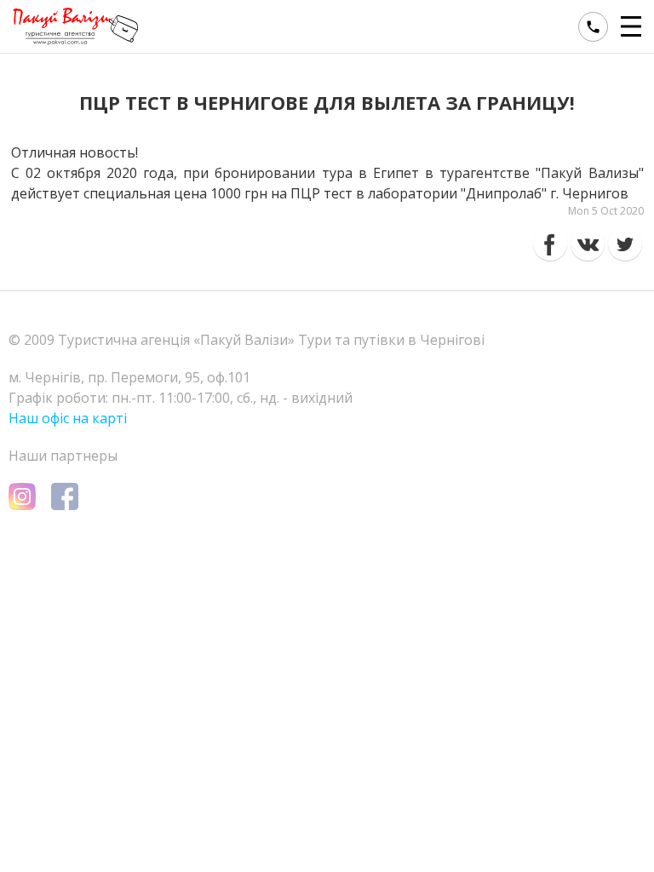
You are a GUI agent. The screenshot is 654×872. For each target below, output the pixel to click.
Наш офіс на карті (68, 418)
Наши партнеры (63, 455)
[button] (633, 26)
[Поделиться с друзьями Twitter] (625, 244)
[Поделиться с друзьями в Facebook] (550, 244)
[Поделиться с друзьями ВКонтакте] (588, 244)
